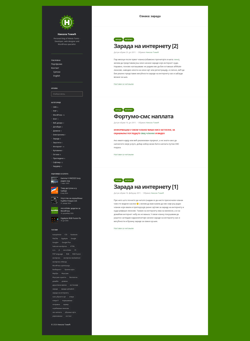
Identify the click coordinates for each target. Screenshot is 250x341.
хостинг (69, 316)
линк (176, 59)
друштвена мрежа (59, 285)
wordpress (56, 258)
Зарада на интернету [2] (146, 46)
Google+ (55, 242)
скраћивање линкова (60, 308)
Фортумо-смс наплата (143, 116)
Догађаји (57, 127)
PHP (54, 111)
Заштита (57, 142)
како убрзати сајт (59, 297)
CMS (55, 107)
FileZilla (55, 238)
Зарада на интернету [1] (146, 186)
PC (75, 250)
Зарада (56, 138)
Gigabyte (64, 238)
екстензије (74, 285)
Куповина (57, 150)
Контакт (55, 68)
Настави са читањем (123, 84)
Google (73, 238)
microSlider (67, 250)
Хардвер (56, 166)
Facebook (73, 235)
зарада (55, 289)
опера (71, 297)
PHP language (57, 254)
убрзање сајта (70, 312)
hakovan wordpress (59, 246)
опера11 (55, 300)
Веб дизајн (57, 123)
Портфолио (56, 64)
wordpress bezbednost (71, 258)
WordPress (57, 115)
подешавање (67, 300)
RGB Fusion (76, 254)
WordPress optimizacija (61, 266)
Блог (55, 119)
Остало (56, 154)
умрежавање (57, 316)
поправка (56, 304)
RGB (67, 254)
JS (59, 250)
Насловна (55, 60)
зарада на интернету (60, 293)
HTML (72, 246)
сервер (66, 304)
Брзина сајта (69, 269)
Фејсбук (55, 273)
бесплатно (73, 277)
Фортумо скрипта (59, 277)
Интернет (57, 146)
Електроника (58, 134)
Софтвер (57, 162)
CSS (66, 235)
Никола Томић (67, 34)
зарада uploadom (67, 289)
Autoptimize (56, 235)
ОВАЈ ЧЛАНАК (148, 133)
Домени (56, 131)
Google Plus (66, 242)
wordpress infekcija (59, 262)
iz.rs (53, 250)
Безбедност (56, 269)
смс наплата (57, 312)
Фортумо (65, 273)
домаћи (55, 281)
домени (65, 281)
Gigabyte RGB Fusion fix (71, 218)
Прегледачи (58, 158)
